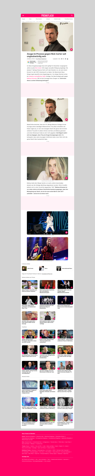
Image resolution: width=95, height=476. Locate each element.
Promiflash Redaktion (41, 59)
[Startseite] (47, 15)
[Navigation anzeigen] (23, 15)
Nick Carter (38, 68)
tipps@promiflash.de (47, 273)
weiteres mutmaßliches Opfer (37, 76)
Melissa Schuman (32, 78)
